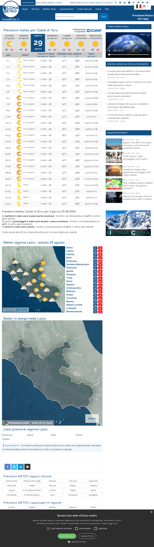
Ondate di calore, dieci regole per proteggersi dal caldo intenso (137, 172)
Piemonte (11, 485)
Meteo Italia (49, 9)
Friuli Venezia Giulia (32, 490)
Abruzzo (73, 481)
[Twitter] (14, 467)
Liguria (11, 490)
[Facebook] (8, 467)
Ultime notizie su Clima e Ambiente (127, 64)
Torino (93, 507)
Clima (98, 9)
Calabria (93, 485)
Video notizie (84, 9)
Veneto (32, 485)
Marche (52, 485)
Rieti (53, 435)
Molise (73, 485)
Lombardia (11, 495)
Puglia (73, 490)
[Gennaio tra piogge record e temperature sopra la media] (114, 197)
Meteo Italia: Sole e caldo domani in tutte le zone (72, 3)
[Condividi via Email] (27, 467)
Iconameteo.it (12, 445)
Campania (72, 495)
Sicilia (93, 490)
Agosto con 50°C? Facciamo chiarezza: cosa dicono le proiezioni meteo (137, 145)
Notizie (35, 9)
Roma (79, 435)
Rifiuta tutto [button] (87, 536)
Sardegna (93, 495)
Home (25, 9)
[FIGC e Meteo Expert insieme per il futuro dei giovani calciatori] (114, 184)
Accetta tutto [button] (67, 536)
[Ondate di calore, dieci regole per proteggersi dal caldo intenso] (114, 170)
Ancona (11, 507)
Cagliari (32, 507)
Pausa (92, 418)
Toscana (52, 481)
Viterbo (6, 439)
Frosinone (7, 435)
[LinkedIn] (21, 467)
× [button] (151, 512)
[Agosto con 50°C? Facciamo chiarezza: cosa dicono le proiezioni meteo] (114, 144)
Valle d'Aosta (11, 481)
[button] (77, 541)
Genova (52, 507)
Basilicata (93, 481)
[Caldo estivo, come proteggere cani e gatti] (114, 157)
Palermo (73, 507)
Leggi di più (113, 523)
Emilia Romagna (31, 495)
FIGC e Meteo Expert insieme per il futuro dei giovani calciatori (138, 185)
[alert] (77, 528)
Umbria (52, 490)
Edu (107, 9)
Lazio (52, 495)
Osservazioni (67, 9)
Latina (30, 435)
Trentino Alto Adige (31, 481)
